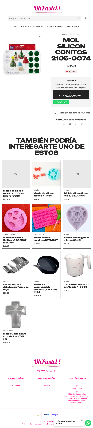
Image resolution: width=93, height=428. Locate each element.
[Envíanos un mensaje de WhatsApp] (88, 423)
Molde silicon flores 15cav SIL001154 (76, 194)
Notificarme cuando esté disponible (71, 96)
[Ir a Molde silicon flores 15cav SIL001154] (77, 174)
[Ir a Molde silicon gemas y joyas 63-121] (77, 218)
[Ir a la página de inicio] (46, 8)
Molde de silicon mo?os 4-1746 (44, 194)
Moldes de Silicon (39, 26)
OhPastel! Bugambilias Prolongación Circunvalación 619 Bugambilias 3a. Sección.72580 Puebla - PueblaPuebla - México (77, 398)
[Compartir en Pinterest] (76, 124)
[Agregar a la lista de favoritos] (26, 170)
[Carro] (90, 18)
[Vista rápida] (26, 176)
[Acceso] (85, 18)
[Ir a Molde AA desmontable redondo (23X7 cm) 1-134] (46, 265)
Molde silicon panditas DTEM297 (46, 238)
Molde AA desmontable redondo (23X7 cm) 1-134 (45, 288)
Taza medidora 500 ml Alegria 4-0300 (76, 285)
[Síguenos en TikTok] (54, 370)
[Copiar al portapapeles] (81, 124)
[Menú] (3, 18)
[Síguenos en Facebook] (51, 370)
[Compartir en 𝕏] (64, 124)
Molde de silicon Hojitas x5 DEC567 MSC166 (15, 240)
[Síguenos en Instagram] (47, 370)
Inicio (16, 26)
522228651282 (77, 388)
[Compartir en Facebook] (58, 124)
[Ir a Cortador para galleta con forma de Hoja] (16, 265)
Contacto (16, 386)
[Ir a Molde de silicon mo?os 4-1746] (46, 174)
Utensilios (25, 26)
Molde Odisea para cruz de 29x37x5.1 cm (14, 336)
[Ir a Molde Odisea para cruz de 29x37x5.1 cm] (16, 314)
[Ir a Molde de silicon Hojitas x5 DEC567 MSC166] (16, 218)
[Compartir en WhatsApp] (70, 124)
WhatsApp (62, 102)
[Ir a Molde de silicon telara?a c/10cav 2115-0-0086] (16, 174)
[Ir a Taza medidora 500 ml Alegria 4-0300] (77, 265)
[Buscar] (79, 18)
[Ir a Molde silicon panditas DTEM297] (46, 218)
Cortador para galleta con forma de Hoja (16, 287)
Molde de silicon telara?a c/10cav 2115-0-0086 (13, 193)
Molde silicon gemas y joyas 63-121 (76, 238)
